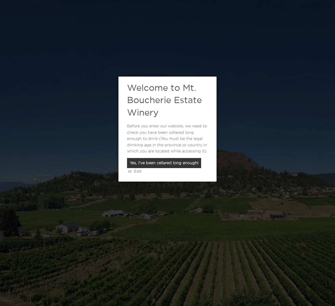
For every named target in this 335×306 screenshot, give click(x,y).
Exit (138, 171)
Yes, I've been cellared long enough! (164, 163)
